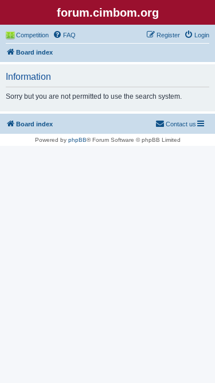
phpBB (77, 140)
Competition (32, 35)
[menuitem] (64, 35)
